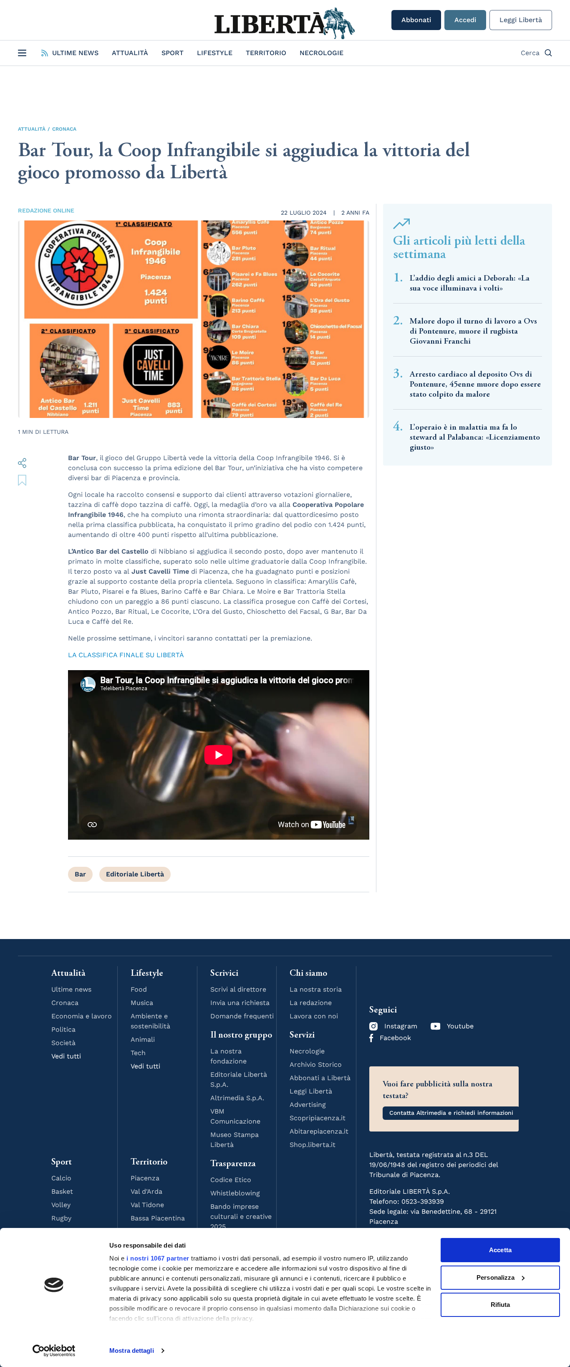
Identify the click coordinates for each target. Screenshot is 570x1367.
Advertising (308, 1105)
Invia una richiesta (240, 1003)
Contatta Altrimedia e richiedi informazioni (451, 1112)
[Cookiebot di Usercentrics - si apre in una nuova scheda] (54, 1350)
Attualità (130, 53)
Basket (62, 1191)
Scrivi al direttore (238, 989)
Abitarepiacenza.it (319, 1131)
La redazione (311, 1003)
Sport (172, 53)
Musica (142, 1003)
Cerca (530, 53)
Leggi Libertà (520, 20)
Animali (143, 1039)
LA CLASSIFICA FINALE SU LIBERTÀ (126, 655)
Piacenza (145, 1178)
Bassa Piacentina (158, 1218)
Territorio (266, 53)
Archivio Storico (316, 1064)
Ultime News (75, 53)
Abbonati (416, 20)
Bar (80, 874)
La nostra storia (316, 989)
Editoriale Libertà (135, 874)
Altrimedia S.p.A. (237, 1098)
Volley (61, 1205)
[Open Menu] (22, 53)
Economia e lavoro (81, 1016)
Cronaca (64, 129)
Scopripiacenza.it (318, 1118)
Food (139, 989)
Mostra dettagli (131, 1350)
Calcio (61, 1178)
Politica (63, 1029)
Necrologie (321, 53)
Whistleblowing (235, 1193)
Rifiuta (500, 1304)
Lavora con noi (314, 1016)
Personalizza (496, 1277)
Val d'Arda (146, 1191)
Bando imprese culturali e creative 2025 (241, 1216)
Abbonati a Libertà (320, 1078)
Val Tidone (147, 1205)
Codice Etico (230, 1180)
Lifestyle (214, 53)
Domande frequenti (242, 1016)
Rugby (61, 1218)
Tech (138, 1053)
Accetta (500, 1249)
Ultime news (71, 989)
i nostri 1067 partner (157, 1258)
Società (63, 1043)
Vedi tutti (66, 1056)
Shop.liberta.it (312, 1145)
